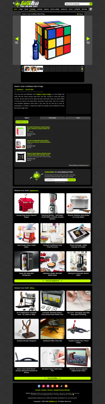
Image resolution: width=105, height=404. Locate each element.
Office (32, 288)
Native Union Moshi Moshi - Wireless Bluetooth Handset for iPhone (26, 370)
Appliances (19, 89)
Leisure (39, 9)
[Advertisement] (52, 77)
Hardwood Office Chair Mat (52, 341)
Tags (78, 118)
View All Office (52, 378)
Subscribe (71, 180)
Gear (26, 9)
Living (21, 9)
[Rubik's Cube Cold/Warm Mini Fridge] (27, 69)
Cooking (33, 9)
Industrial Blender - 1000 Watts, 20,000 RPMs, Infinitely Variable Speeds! (52, 217)
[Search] (90, 3)
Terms (59, 182)
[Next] (82, 69)
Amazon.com (22, 122)
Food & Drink (54, 9)
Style (71, 9)
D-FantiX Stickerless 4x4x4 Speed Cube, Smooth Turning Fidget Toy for (38, 128)
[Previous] (23, 69)
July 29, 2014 (29, 89)
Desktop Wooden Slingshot (26, 341)
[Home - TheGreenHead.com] (26, 4)
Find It (81, 14)
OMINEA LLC (53, 401)
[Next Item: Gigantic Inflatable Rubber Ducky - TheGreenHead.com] (88, 40)
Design (46, 9)
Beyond (84, 9)
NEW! (15, 9)
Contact (44, 390)
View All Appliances (52, 281)
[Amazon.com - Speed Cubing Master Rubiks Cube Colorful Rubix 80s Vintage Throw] (21, 157)
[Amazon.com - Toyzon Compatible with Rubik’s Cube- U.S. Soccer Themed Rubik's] (21, 144)
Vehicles (64, 9)
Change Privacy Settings (62, 390)
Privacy (63, 182)
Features (52, 118)
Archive (37, 390)
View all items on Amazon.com (78, 165)
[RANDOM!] (90, 9)
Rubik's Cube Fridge (43, 94)
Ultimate (77, 9)
